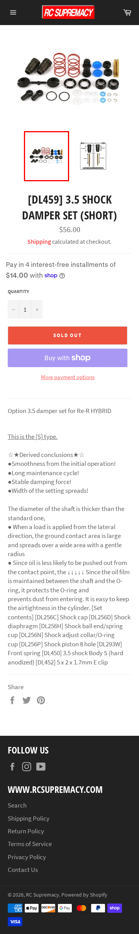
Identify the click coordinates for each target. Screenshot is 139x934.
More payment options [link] (68, 377)
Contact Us (23, 869)
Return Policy (26, 831)
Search (17, 805)
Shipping (39, 241)
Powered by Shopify (84, 895)
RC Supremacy (42, 895)
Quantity (18, 291)
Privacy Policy (27, 857)
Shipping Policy (28, 818)
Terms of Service (30, 844)
